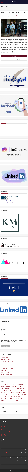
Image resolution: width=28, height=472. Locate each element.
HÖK (2, 390)
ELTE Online (3, 424)
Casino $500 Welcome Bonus (7, 361)
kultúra (17, 392)
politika (18, 394)
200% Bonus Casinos (5, 372)
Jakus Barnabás (12, 15)
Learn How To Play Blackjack (7, 366)
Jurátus (21, 390)
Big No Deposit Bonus (5, 359)
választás (8, 400)
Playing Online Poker (5, 370)
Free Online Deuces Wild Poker (7, 368)
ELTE (14, 386)
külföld (21, 392)
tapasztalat (11, 396)
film (8, 388)
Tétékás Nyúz (3, 435)
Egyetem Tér (20, 15)
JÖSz (2, 392)
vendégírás (16, 398)
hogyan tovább (22, 388)
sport (2, 396)
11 (6, 455)
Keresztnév (3, 329)
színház (6, 396)
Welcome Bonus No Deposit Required (8, 363)
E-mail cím (3, 324)
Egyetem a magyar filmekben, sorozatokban (13, 12)
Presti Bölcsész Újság (5, 431)
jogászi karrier (14, 390)
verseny (3, 400)
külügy (25, 392)
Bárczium (3, 426)
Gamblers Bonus (4, 357)
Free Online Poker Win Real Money (7, 365)
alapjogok (7, 384)
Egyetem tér (3, 386)
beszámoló (12, 384)
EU (6, 388)
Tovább (14, 56)
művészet (3, 394)
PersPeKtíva (3, 432)
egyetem (24, 384)
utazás (11, 398)
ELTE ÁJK (21, 386)
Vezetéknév (3, 334)
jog (10, 390)
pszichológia (23, 394)
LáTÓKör (2, 429)
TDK (16, 396)
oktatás (14, 394)
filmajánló (12, 388)
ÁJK (17, 400)
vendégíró (21, 398)
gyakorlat (17, 388)
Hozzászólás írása (6, 16)
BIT (1, 428)
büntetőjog (18, 384)
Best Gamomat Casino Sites (6, 374)
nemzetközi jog (10, 394)
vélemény (13, 400)
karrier (6, 392)
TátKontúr (3, 434)
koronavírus (11, 392)
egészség (9, 386)
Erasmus (3, 388)
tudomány (20, 396)
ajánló (2, 384)
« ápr (2, 466)
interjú (7, 390)
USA (8, 398)
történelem (3, 398)
